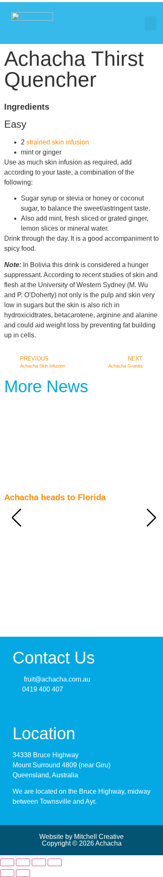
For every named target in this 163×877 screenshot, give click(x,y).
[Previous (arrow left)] (7, 873)
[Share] (39, 862)
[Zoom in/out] (7, 862)
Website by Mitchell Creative (81, 836)
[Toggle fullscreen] (23, 862)
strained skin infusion (57, 142)
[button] (150, 23)
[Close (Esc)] (55, 862)
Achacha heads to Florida (55, 497)
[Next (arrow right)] (23, 873)
